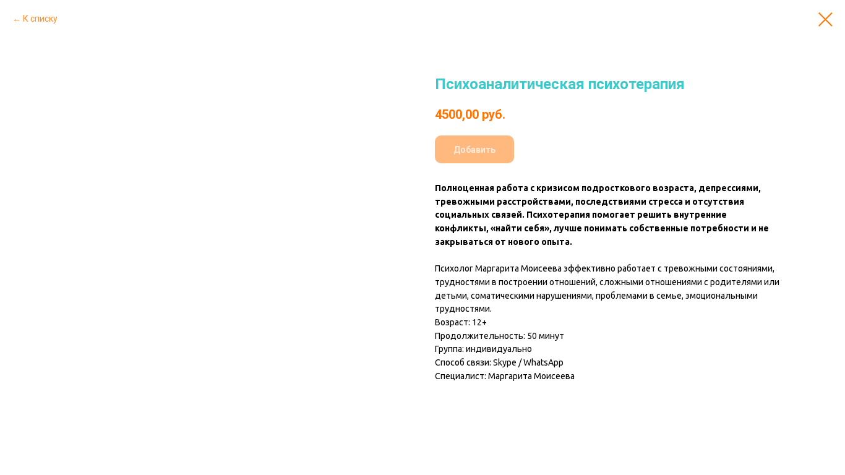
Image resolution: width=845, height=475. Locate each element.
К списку (40, 19)
